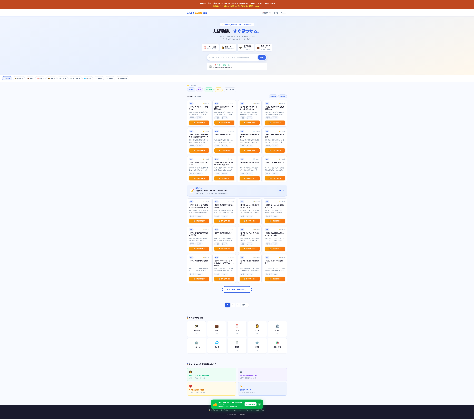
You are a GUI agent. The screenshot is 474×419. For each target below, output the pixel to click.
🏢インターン (75, 78)
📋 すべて (7, 78)
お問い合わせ (260, 410)
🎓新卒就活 (19, 78)
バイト (218, 90)
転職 (199, 90)
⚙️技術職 (110, 78)
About (283, 13)
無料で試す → (250, 404)
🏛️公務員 (62, 78)
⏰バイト (40, 78)
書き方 (276, 13)
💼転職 (30, 78)
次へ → (244, 305)
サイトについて (237, 410)
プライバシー (249, 410)
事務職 (191, 90)
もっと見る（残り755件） (237, 289)
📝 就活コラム (266, 13)
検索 (262, 57)
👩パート (51, 78)
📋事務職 (98, 78)
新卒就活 (209, 90)
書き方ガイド (230, 90)
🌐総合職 (87, 78)
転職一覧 (282, 96)
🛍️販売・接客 (122, 78)
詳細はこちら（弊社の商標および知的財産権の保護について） (237, 6)
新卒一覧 (273, 96)
